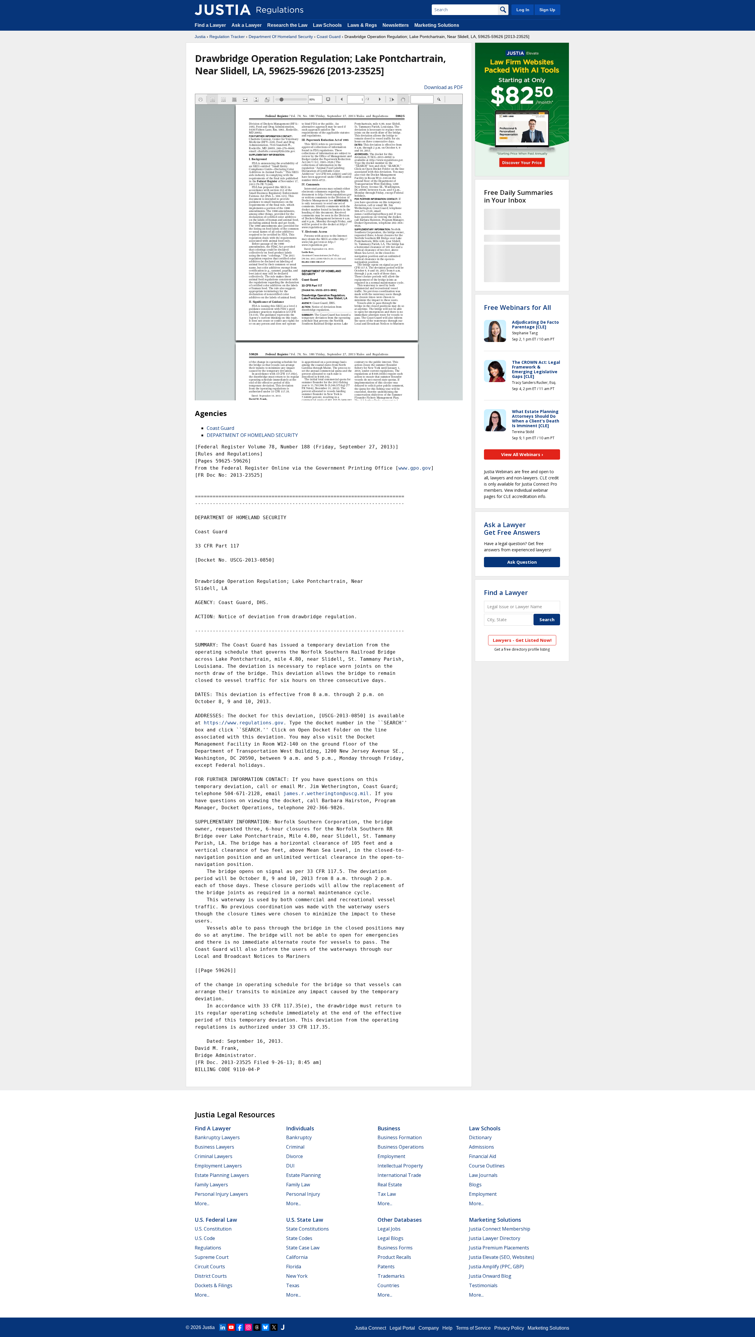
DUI (290, 1165)
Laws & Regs (362, 25)
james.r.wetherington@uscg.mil (326, 793)
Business (389, 1128)
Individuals (300, 1128)
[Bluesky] (265, 1327)
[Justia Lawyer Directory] (282, 1327)
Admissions (481, 1147)
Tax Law (387, 1194)
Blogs (475, 1184)
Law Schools (327, 25)
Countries (388, 1285)
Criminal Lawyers (213, 1156)
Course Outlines (487, 1165)
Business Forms (395, 1247)
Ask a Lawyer (247, 25)
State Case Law (302, 1247)
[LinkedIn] (222, 1327)
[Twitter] (274, 1327)
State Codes (299, 1238)
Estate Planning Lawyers (222, 1175)
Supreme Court (212, 1257)
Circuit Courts (210, 1266)
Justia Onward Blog (490, 1276)
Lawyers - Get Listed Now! (522, 640)
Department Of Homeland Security (281, 36)
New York (297, 1276)
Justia (200, 36)
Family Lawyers (211, 1184)
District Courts (211, 1276)
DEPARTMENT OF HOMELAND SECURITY (252, 435)
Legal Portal (402, 1328)
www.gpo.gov (414, 468)
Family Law (298, 1184)
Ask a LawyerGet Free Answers (512, 528)
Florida (293, 1266)
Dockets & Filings (213, 1285)
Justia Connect (370, 1328)
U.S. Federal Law (216, 1219)
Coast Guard (329, 36)
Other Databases (400, 1219)
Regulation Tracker (227, 36)
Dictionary (480, 1137)
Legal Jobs (389, 1229)
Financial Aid (482, 1156)
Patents (386, 1266)
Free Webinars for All (517, 307)
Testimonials (483, 1285)
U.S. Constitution (213, 1229)
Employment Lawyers (218, 1165)
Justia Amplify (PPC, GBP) (496, 1266)
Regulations (208, 1247)
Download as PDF (443, 87)
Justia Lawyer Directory (494, 1238)
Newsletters (396, 25)
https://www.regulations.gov (243, 723)
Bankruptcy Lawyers (217, 1137)
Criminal (295, 1147)
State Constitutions (307, 1229)
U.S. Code (205, 1238)
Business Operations (401, 1147)
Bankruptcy (299, 1137)
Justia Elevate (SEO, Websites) (501, 1257)
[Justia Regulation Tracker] (223, 9)
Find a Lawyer (210, 25)
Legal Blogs (390, 1238)
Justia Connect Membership (499, 1229)
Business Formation (400, 1137)
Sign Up (547, 9)
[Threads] (256, 1327)
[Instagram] (248, 1327)
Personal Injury (303, 1194)
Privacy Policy (509, 1328)
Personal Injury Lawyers (221, 1194)
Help (447, 1328)
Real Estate (390, 1184)
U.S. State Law (304, 1219)
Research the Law (287, 25)
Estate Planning (303, 1175)
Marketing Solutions (436, 25)
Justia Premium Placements (499, 1247)
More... (202, 1203)
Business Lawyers (214, 1147)
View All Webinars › (522, 454)
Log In (522, 9)
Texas (292, 1285)
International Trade (399, 1175)
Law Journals (483, 1175)
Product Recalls (394, 1257)
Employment (391, 1156)
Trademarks (391, 1276)
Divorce (294, 1156)
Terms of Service (473, 1328)
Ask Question (522, 562)
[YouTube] (231, 1327)
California (297, 1257)
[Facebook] (239, 1327)
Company (428, 1328)
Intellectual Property (400, 1165)
